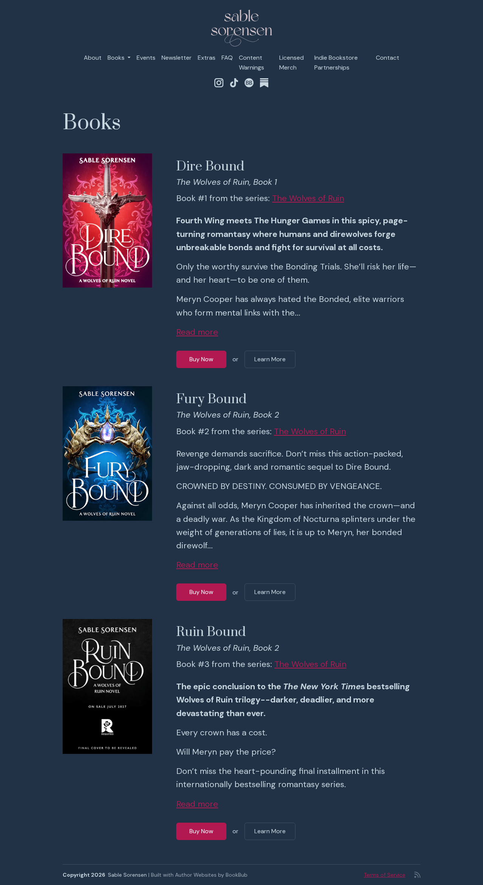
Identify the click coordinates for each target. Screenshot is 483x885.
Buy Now (201, 359)
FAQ (227, 58)
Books (117, 58)
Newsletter (177, 58)
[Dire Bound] (107, 220)
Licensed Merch (291, 62)
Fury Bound (211, 399)
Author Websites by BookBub (211, 874)
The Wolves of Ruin (308, 198)
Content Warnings (251, 62)
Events (146, 58)
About (93, 58)
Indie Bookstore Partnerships (336, 62)
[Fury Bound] (107, 453)
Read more (197, 331)
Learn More (270, 359)
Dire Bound (210, 166)
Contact (387, 58)
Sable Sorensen (127, 874)
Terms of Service (384, 874)
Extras (206, 58)
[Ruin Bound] (107, 686)
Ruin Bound (211, 632)
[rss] (417, 875)
